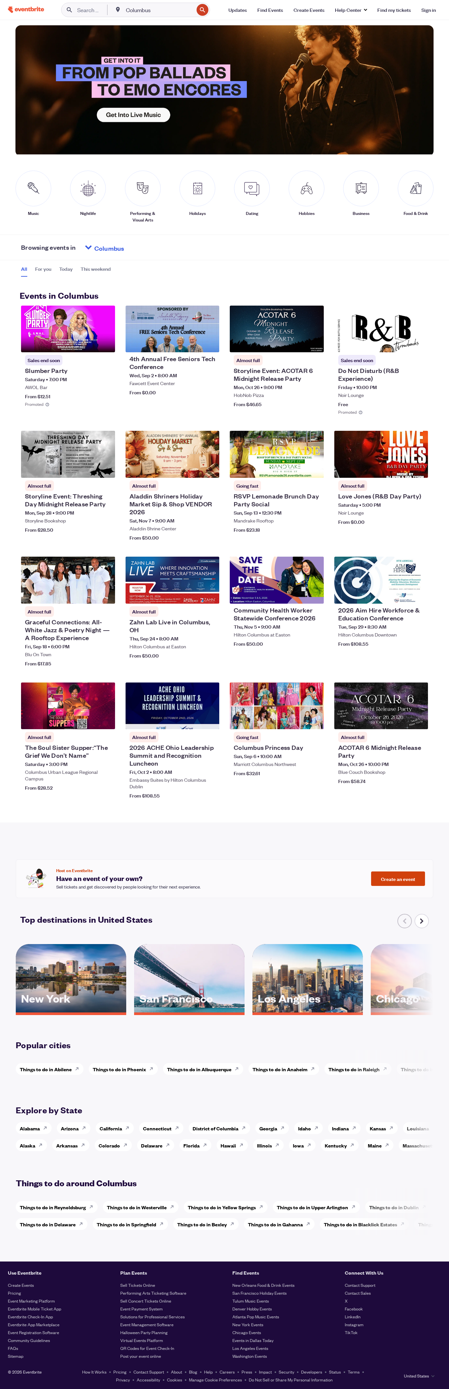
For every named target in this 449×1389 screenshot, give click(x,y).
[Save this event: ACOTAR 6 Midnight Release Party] (403, 720)
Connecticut (157, 1128)
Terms (354, 1372)
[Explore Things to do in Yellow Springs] (263, 1207)
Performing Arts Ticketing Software (153, 1293)
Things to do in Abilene (46, 1069)
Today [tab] (66, 269)
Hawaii (228, 1145)
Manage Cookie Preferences (215, 1380)
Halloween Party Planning (144, 1332)
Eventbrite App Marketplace (33, 1324)
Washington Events (249, 1356)
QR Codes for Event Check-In (147, 1348)
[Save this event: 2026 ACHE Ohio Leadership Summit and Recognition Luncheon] (194, 720)
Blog (193, 1372)
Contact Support (360, 1285)
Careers (227, 1372)
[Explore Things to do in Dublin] (426, 1207)
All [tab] (24, 269)
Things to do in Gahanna (275, 1224)
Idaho (304, 1128)
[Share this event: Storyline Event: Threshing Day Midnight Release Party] (105, 468)
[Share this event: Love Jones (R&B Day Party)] (418, 468)
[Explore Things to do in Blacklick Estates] (404, 1224)
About (176, 1372)
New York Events (247, 1324)
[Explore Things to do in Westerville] (173, 1207)
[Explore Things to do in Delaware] (82, 1224)
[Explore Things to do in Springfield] (163, 1224)
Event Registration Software (33, 1332)
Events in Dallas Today (252, 1340)
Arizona (70, 1128)
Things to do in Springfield (126, 1224)
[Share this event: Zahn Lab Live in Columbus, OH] (210, 594)
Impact (265, 1372)
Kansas (378, 1128)
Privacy (123, 1380)
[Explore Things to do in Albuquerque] (238, 1069)
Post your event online (140, 1356)
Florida (191, 1145)
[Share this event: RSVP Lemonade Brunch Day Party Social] (314, 468)
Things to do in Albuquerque (199, 1069)
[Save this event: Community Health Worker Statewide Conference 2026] (298, 594)
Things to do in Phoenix (119, 1069)
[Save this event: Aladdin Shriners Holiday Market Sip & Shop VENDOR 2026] (194, 468)
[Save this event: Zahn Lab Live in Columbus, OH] (194, 594)
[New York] (71, 1010)
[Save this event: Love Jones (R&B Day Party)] (403, 468)
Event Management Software (147, 1324)
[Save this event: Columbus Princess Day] (298, 720)
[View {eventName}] (68, 329)
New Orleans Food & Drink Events (263, 1285)
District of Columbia (215, 1128)
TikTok (351, 1332)
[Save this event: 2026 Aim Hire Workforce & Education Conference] (403, 594)
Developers (311, 1372)
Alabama (30, 1128)
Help (208, 1372)
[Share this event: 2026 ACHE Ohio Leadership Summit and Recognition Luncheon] (210, 720)
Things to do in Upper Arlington (312, 1207)
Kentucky (336, 1145)
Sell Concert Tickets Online (145, 1301)
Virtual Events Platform (141, 1340)
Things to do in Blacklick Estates (360, 1224)
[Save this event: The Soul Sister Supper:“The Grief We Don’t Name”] (90, 720)
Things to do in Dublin (394, 1207)
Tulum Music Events (250, 1301)
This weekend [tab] (96, 269)
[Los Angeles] (307, 1010)
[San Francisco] (189, 1010)
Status (335, 1372)
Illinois (264, 1145)
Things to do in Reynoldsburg (53, 1207)
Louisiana (418, 1128)
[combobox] (159, 9)
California (111, 1128)
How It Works (94, 1372)
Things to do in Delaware (48, 1224)
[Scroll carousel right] (421, 921)
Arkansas (67, 1145)
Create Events (21, 1285)
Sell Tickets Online (137, 1285)
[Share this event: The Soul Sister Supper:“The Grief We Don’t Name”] (105, 720)
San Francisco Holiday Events (259, 1293)
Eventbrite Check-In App (30, 1316)
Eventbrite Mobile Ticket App (34, 1309)
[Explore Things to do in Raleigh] (386, 1069)
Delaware (151, 1145)
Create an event (398, 878)
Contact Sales (358, 1293)
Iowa (298, 1145)
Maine (375, 1145)
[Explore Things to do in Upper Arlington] (355, 1207)
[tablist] (66, 271)
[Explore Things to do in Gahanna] (310, 1224)
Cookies (174, 1380)
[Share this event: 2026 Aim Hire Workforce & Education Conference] (418, 594)
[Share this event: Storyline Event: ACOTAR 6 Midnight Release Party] (314, 343)
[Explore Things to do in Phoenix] (153, 1069)
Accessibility (148, 1380)
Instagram (354, 1324)
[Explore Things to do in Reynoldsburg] (93, 1207)
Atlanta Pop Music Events (255, 1316)
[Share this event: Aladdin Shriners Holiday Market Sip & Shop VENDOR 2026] (210, 468)
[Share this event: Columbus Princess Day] (314, 720)
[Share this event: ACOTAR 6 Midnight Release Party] (418, 720)
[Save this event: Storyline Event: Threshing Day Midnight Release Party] (90, 468)
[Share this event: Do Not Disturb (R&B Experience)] (418, 343)
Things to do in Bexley (202, 1224)
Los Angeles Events (250, 1348)
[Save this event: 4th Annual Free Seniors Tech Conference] (194, 343)
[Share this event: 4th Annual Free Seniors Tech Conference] (210, 343)
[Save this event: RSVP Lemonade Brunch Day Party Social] (298, 468)
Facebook (354, 1309)
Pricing (14, 1293)
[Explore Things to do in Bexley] (234, 1224)
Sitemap (15, 1356)
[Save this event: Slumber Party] (90, 343)
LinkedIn (353, 1316)
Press (247, 1372)
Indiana (340, 1128)
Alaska (27, 1145)
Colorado (109, 1145)
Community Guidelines (29, 1340)
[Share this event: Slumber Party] (105, 343)
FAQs (13, 1348)
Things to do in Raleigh (354, 1069)
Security (286, 1372)
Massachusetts (420, 1145)
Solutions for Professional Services (152, 1316)
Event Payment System (141, 1309)
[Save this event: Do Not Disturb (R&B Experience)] (403, 343)
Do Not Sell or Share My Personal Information (291, 1380)
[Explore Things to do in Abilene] (78, 1069)
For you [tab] (43, 269)
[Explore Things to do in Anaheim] (314, 1069)
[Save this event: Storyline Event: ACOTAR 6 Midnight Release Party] (298, 343)
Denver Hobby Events (252, 1309)
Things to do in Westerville (137, 1207)
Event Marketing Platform (31, 1301)
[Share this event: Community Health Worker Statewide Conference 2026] (314, 594)
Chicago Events (246, 1332)
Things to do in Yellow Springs (222, 1207)
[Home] (26, 9)
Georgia (268, 1128)
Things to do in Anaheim (279, 1069)
